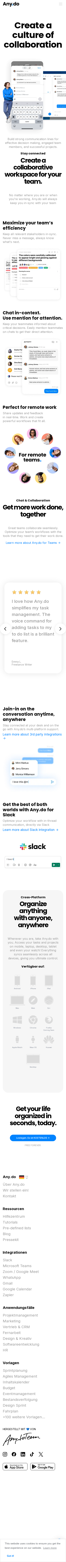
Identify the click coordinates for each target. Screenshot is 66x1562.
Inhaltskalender (16, 1382)
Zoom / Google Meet (21, 1271)
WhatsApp (12, 1277)
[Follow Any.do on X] (41, 1454)
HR (5, 1350)
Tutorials (10, 1222)
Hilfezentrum (14, 1216)
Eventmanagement (19, 1394)
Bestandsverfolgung (20, 1399)
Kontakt (9, 1196)
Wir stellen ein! (16, 1190)
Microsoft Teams (17, 1266)
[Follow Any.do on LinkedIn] (23, 1454)
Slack (7, 1260)
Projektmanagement (20, 1315)
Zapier (8, 1295)
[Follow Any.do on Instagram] (5, 1454)
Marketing (11, 1321)
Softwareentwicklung (21, 1344)
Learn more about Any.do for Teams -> (33, 543)
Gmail (7, 1283)
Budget (9, 1388)
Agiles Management (20, 1376)
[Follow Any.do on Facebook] (14, 1454)
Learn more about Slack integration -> (30, 830)
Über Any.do (14, 1184)
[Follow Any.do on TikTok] (32, 1454)
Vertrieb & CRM (16, 1327)
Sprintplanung (15, 1370)
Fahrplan (10, 1411)
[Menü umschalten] (60, 4)
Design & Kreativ (17, 1338)
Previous (5, 628)
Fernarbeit (12, 1333)
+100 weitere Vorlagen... (24, 1417)
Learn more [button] (50, 1547)
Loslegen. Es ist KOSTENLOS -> (33, 1138)
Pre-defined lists (17, 1228)
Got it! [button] (10, 1556)
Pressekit (11, 1239)
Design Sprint (14, 1405)
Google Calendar (17, 1289)
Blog (6, 1234)
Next (60, 628)
